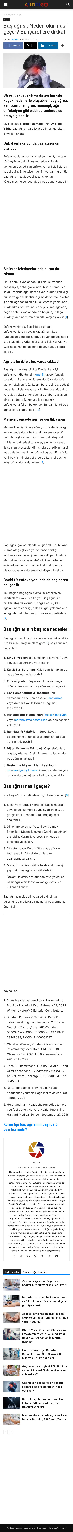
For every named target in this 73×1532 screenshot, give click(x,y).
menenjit (38, 374)
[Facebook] (15, 1256)
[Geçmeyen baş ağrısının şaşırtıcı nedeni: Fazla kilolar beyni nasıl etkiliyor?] (11, 1387)
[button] (5, 4)
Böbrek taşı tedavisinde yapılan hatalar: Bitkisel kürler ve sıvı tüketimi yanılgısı (42, 1403)
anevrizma (55, 698)
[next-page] (11, 1432)
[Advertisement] (36, 225)
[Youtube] (58, 1256)
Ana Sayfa (8, 14)
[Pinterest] (36, 1256)
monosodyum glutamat (22, 770)
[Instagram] (22, 1256)
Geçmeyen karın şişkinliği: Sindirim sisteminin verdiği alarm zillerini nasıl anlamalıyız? (45, 1370)
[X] (51, 1256)
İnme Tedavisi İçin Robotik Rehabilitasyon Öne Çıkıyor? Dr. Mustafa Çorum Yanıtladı (42, 1354)
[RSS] (44, 1256)
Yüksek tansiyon (55, 714)
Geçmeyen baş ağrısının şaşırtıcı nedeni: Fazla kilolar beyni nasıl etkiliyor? (43, 1386)
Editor (15, 39)
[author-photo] (36, 1157)
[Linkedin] (29, 1256)
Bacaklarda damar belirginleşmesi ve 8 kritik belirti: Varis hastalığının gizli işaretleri (44, 1301)
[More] (62, 45)
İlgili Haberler (12, 1272)
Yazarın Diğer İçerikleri (35, 1272)
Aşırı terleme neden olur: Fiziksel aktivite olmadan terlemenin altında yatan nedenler (45, 1317)
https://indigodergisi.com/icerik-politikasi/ (37, 1167)
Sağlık (19, 14)
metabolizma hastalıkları (30, 720)
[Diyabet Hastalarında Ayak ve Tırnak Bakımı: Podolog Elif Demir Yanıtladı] (11, 1419)
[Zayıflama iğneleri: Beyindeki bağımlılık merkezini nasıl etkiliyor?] (11, 1285)
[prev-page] (5, 1432)
